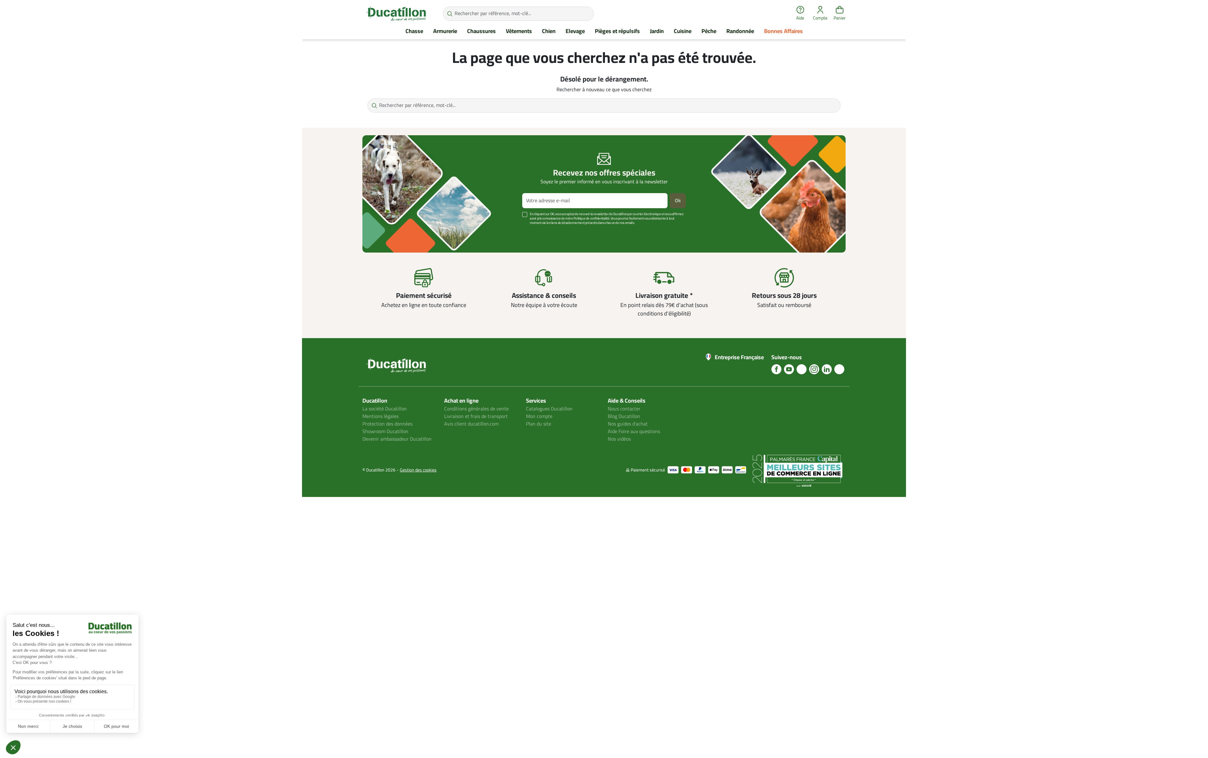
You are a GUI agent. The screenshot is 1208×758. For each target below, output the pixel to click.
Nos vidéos (619, 439)
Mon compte (539, 416)
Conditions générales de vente (476, 409)
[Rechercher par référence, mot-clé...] (450, 14)
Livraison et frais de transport (476, 416)
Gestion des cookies (418, 470)
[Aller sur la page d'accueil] (396, 13)
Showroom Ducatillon (385, 431)
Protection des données (387, 424)
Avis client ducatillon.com (471, 424)
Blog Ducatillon (624, 416)
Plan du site (538, 424)
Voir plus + (384, 232)
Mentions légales (380, 416)
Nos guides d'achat (628, 424)
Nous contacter (624, 409)
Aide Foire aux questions (634, 431)
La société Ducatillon (384, 409)
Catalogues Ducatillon (549, 409)
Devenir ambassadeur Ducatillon (397, 439)
